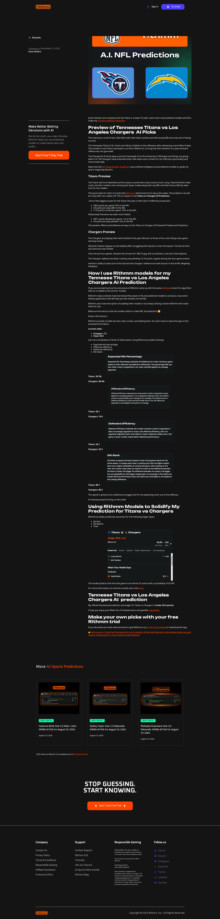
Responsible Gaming (46, 864)
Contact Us (41, 850)
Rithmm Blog (82, 874)
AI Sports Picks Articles (87, 869)
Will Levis (130, 193)
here (141, 588)
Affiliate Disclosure (45, 869)
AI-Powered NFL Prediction (116, 167)
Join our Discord (83, 864)
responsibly (153, 610)
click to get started (156, 627)
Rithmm (166, 288)
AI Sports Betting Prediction (111, 120)
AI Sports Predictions (64, 666)
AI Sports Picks (80, 754)
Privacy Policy (43, 855)
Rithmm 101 (81, 855)
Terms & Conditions (46, 860)
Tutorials (79, 860)
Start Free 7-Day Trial (49, 155)
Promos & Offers (44, 874)
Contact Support (83, 850)
